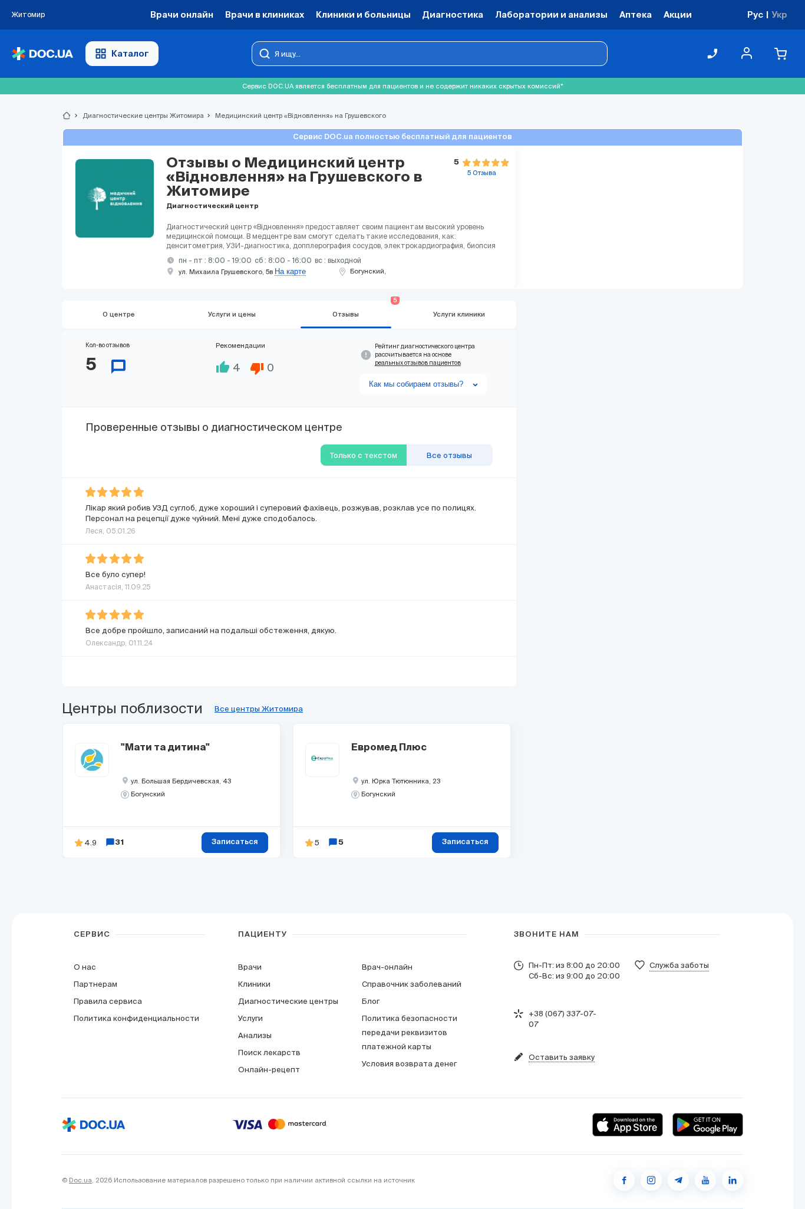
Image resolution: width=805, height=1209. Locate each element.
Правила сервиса (108, 1001)
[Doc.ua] (42, 54)
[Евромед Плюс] (322, 760)
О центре (119, 314)
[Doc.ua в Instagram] (651, 1180)
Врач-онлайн (387, 967)
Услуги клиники (459, 314)
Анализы (255, 1035)
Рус (755, 14)
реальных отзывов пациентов (418, 363)
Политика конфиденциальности (136, 1018)
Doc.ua (80, 1180)
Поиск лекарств (269, 1052)
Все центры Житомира (259, 709)
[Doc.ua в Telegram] (678, 1180)
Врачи (250, 967)
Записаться (235, 842)
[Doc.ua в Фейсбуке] (624, 1180)
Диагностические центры (288, 1001)
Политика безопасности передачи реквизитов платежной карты (409, 1032)
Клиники (254, 984)
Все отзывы (449, 455)
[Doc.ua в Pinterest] (732, 1180)
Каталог (130, 53)
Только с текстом (363, 455)
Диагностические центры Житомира (138, 115)
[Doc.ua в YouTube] (705, 1180)
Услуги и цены (232, 314)
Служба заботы (679, 965)
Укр (779, 14)
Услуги (250, 1018)
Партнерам (95, 984)
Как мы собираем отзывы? (416, 384)
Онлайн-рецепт (269, 1069)
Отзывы (364, 309)
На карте (290, 272)
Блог (371, 1001)
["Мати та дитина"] (92, 760)
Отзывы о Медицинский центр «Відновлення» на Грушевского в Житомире (294, 177)
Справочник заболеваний (411, 984)
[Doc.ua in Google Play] (707, 1124)
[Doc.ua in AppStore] (627, 1124)
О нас (85, 967)
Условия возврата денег (409, 1063)
